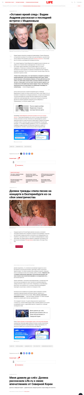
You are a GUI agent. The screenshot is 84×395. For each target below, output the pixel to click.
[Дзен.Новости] (21, 154)
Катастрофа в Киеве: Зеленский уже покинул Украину (46, 181)
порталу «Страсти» (38, 58)
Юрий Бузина (17, 341)
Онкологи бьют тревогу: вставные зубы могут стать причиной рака (32, 175)
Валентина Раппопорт (18, 141)
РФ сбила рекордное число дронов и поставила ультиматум (16, 181)
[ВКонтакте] (29, 154)
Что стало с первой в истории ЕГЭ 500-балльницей (17, 175)
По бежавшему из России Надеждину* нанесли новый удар (32, 181)
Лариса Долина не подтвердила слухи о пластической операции (32, 321)
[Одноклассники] (32, 154)
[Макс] (24, 154)
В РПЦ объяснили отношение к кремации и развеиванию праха (47, 175)
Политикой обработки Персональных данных (31, 5)
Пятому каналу (29, 240)
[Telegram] (26, 154)
